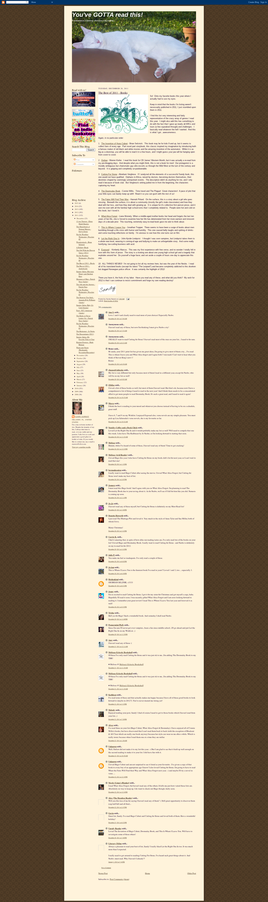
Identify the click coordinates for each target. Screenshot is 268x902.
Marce (111, 403)
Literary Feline (115, 843)
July (78, 367)
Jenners (111, 485)
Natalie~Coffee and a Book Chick (122, 427)
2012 (77, 212)
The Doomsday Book (110, 191)
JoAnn (111, 567)
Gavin (111, 813)
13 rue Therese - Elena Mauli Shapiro (84, 222)
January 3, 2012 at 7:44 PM (116, 862)
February (80, 382)
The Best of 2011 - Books (85, 263)
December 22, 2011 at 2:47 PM (117, 807)
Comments (80, 164)
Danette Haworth (115, 515)
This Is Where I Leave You (113, 227)
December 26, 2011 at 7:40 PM (117, 838)
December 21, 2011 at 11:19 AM (118, 668)
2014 (77, 206)
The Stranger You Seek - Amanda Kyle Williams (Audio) (85, 299)
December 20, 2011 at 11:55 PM (117, 634)
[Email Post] (127, 299)
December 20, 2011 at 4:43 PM (117, 549)
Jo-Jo (110, 503)
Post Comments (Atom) (119, 879)
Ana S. (111, 312)
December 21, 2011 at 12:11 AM (118, 647)
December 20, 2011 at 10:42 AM (118, 422)
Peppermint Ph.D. (116, 624)
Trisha (111, 612)
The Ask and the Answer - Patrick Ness (85, 285)
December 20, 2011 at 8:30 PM (117, 574)
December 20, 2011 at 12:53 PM (117, 449)
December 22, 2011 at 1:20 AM (117, 741)
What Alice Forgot (109, 216)
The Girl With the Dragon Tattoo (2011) (85, 251)
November (81, 355)
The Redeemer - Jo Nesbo (85, 331)
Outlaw (104, 160)
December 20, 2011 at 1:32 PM (117, 464)
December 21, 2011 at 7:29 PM (117, 719)
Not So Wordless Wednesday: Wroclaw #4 (85, 257)
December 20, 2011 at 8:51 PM (117, 586)
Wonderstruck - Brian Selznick (84, 243)
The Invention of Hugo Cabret (114, 143)
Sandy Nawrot (82, 416)
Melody (111, 709)
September (81, 361)
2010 (77, 388)
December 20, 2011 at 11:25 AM (118, 437)
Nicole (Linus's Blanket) (118, 782)
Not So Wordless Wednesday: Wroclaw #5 (85, 236)
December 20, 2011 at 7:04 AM (117, 319)
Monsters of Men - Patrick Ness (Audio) (85, 280)
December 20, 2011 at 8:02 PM (117, 561)
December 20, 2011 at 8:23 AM (117, 343)
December (80, 218)
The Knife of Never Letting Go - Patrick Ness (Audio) (84, 318)
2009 (77, 391)
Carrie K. (112, 536)
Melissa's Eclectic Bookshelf (131, 664)
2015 (77, 203)
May (78, 373)
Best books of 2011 (111, 301)
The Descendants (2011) (85, 334)
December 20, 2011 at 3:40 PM (117, 510)
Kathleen (112, 694)
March (79, 379)
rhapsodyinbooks (115, 369)
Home (147, 873)
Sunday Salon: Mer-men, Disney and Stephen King (85, 273)
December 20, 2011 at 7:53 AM (117, 331)
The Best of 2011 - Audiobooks (83, 267)
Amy (110, 640)
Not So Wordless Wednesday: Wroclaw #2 (85, 325)
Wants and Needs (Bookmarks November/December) (85, 350)
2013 (77, 209)
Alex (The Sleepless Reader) (120, 797)
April (79, 376)
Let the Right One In (110, 238)
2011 (77, 215)
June (78, 370)
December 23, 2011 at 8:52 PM (117, 823)
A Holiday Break (82, 247)
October (80, 358)
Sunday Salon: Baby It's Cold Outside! (84, 306)
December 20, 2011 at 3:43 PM (117, 531)
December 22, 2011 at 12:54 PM (117, 792)
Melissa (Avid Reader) (118, 454)
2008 (77, 394)
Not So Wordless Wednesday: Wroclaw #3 (85, 292)
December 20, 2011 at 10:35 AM (118, 398)
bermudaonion (114, 470)
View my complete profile (81, 447)
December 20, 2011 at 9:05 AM (117, 379)
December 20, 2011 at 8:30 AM (117, 364)
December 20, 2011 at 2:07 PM (117, 479)
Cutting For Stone (109, 174)
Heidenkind (113, 579)
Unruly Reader (114, 828)
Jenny (111, 591)
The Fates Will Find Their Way (115, 199)
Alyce (110, 725)
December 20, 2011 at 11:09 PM (117, 619)
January (80, 385)
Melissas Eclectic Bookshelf (120, 652)
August (79, 364)
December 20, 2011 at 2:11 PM (117, 498)
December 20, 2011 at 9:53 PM (117, 607)
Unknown (112, 746)
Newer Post (103, 873)
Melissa (111, 442)
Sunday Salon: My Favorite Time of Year (85, 338)
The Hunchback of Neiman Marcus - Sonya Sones (83, 229)
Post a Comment (106, 868)
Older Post (191, 873)
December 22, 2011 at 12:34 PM (117, 777)
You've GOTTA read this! (107, 14)
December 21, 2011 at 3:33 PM (117, 704)
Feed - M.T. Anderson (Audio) (84, 311)
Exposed (105, 250)
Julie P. (111, 554)
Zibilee (111, 384)
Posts (78, 160)
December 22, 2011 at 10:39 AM (118, 756)
